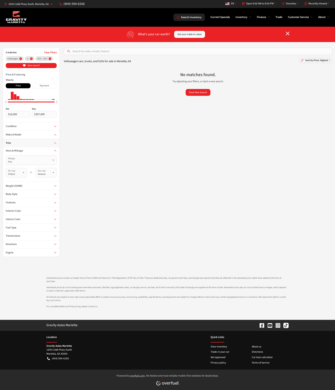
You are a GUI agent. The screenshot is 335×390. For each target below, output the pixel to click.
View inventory (219, 346)
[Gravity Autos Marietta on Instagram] (277, 325)
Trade (279, 17)
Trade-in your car (220, 352)
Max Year (42, 170)
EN (232, 3)
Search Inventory (191, 17)
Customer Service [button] (298, 17)
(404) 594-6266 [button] (74, 3)
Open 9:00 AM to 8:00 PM (260, 3)
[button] (30, 4)
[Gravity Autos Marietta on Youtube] (269, 325)
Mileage (11, 158)
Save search (33, 65)
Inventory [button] (241, 17)
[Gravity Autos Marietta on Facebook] (260, 325)
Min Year (12, 170)
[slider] (6, 102)
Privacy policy (218, 363)
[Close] (287, 33)
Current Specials (220, 17)
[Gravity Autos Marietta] (16, 17)
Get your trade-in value (189, 34)
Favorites (291, 3)
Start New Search (198, 92)
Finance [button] (261, 17)
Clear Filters (50, 52)
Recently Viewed (317, 3)
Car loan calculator (262, 357)
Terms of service (261, 363)
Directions (257, 352)
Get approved (218, 357)
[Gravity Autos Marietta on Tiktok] (285, 325)
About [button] (322, 17)
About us (256, 346)
